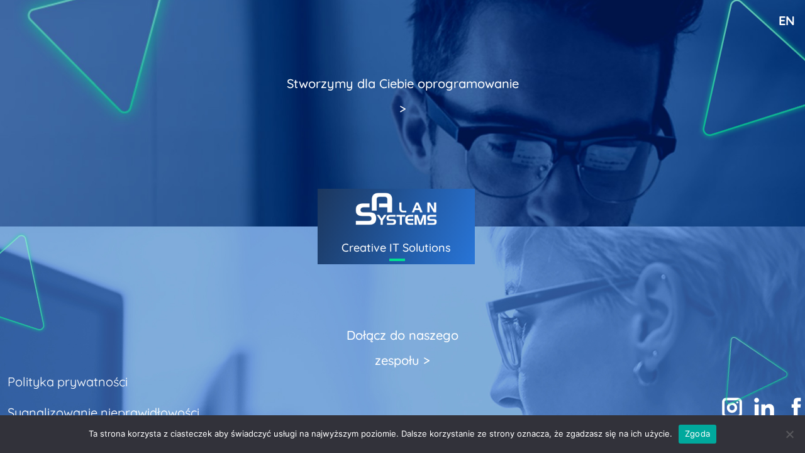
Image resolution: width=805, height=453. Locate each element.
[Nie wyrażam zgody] (789, 434)
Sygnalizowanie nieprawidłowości (103, 412)
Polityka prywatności (68, 381)
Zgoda (697, 433)
